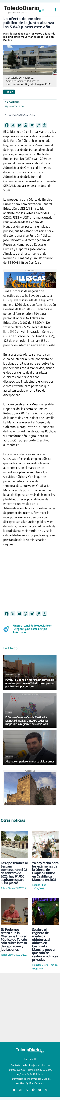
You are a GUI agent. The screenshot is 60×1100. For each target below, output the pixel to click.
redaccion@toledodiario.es (36, 1065)
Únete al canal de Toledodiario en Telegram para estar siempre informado (32, 629)
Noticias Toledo (13, 675)
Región (9, 91)
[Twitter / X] (26, 1089)
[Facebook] (13, 1089)
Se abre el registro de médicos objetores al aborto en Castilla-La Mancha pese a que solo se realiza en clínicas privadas (45, 944)
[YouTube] (39, 1089)
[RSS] (46, 1089)
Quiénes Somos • (35, 1083)
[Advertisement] (30, 581)
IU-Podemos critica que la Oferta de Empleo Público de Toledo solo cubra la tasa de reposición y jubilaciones (14, 939)
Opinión (9, 756)
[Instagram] (20, 1089)
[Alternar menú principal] (55, 9)
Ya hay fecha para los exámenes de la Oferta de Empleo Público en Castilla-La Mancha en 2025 (45, 871)
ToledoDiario (11, 102)
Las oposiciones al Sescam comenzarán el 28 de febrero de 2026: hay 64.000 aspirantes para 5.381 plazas (14, 873)
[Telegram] (33, 1089)
